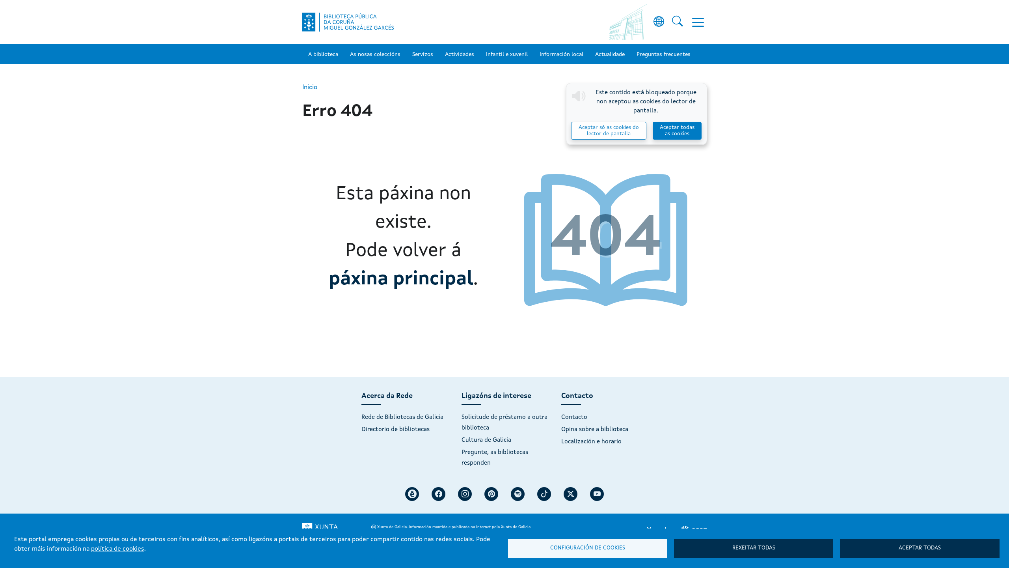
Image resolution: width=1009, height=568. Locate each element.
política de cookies (117, 549)
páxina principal (401, 279)
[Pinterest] (491, 494)
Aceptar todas (920, 548)
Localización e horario (591, 442)
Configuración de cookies (587, 548)
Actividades (459, 54)
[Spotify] (518, 494)
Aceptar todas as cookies (677, 130)
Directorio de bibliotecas (395, 429)
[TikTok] (544, 494)
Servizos (422, 54)
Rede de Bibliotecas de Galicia (402, 417)
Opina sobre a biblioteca (594, 429)
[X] (570, 494)
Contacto (574, 417)
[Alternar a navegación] (698, 22)
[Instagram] (465, 494)
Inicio (309, 87)
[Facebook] (438, 494)
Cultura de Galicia (486, 440)
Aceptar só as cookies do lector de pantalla (609, 130)
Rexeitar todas (753, 548)
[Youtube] (597, 494)
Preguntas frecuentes (664, 54)
